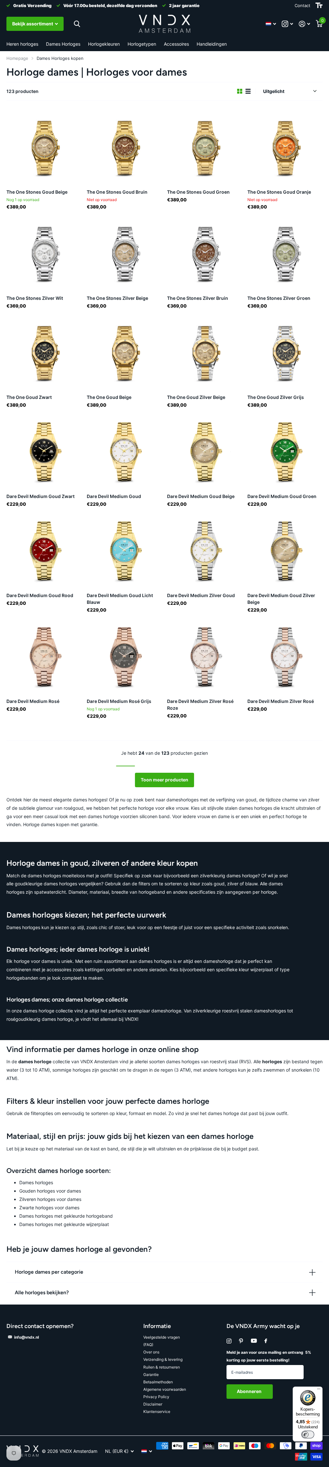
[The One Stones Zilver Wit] (44, 253)
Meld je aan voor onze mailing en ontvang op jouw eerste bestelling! (269, 1356)
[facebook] (265, 1341)
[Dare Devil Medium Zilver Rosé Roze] (204, 656)
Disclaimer (152, 1404)
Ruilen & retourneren (161, 1367)
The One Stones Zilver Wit (34, 298)
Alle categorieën (22, 44)
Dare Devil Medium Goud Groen (281, 496)
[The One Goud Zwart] (44, 352)
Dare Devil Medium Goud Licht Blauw (120, 599)
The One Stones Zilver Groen (278, 298)
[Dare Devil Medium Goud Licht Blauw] (124, 550)
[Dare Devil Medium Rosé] (44, 656)
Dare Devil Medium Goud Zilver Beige (281, 599)
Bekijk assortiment (33, 23)
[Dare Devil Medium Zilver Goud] (204, 550)
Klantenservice (156, 1411)
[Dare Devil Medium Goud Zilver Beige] (285, 550)
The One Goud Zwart (29, 397)
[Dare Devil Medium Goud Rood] (44, 550)
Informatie (157, 1326)
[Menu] (319, 1390)
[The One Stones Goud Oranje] (285, 146)
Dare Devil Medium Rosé (32, 701)
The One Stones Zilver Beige (117, 298)
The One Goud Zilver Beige (196, 397)
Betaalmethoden (158, 1381)
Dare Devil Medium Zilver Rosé (280, 701)
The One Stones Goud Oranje (279, 192)
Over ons (151, 1352)
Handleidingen (212, 44)
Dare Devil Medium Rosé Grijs (119, 701)
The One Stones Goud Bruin (117, 192)
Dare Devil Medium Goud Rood (39, 595)
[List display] (248, 91)
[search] (77, 24)
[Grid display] (239, 91)
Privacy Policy (156, 1396)
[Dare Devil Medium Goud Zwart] (44, 451)
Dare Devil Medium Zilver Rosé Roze (200, 704)
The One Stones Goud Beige (36, 192)
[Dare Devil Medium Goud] (124, 451)
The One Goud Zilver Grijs (275, 397)
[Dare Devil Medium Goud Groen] (285, 451)
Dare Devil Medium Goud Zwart (40, 496)
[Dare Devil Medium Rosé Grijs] (124, 656)
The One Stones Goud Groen (198, 192)
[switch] (307, 1434)
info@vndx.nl (26, 1337)
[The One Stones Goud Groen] (204, 146)
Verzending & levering (162, 1359)
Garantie (151, 1374)
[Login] (304, 24)
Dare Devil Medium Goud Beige (201, 496)
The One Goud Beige (109, 397)
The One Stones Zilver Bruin (197, 298)
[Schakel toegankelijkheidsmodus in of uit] (319, 5)
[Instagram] (229, 1341)
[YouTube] (254, 1341)
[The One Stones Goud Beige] (44, 146)
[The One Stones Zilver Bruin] (204, 253)
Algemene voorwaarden (164, 1389)
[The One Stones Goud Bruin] (124, 146)
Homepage (17, 58)
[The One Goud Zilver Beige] (204, 352)
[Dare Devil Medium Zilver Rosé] (285, 656)
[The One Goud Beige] (124, 352)
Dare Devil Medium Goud (114, 496)
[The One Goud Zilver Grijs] (285, 352)
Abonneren (249, 1391)
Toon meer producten (164, 779)
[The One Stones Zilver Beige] (124, 253)
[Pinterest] (241, 1341)
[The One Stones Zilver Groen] (285, 253)
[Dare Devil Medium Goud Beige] (204, 451)
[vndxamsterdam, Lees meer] (287, 24)
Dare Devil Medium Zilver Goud (201, 595)
